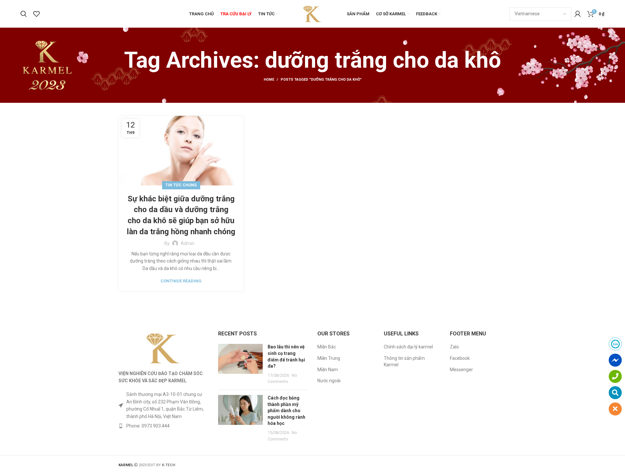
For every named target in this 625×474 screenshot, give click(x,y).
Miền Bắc (326, 346)
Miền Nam (327, 369)
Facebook (460, 358)
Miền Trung (328, 358)
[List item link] (163, 425)
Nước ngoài (328, 380)
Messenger (461, 369)
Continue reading (180, 281)
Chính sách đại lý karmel (408, 346)
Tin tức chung (181, 185)
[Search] (23, 13)
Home (269, 79)
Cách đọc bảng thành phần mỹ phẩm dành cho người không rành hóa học (286, 410)
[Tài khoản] (577, 13)
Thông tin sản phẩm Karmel (404, 361)
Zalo (454, 346)
